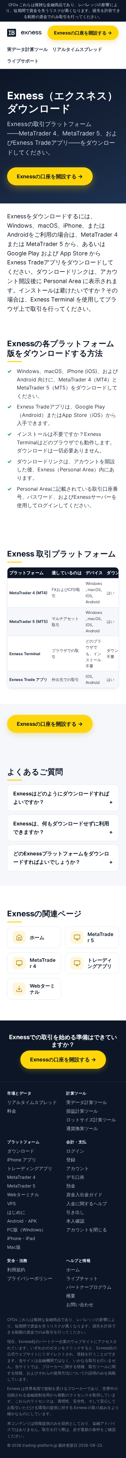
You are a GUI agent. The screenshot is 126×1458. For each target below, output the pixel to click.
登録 (70, 1159)
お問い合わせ (79, 1304)
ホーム (73, 1269)
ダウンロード (20, 1151)
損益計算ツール (82, 1111)
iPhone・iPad (21, 1238)
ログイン (75, 1151)
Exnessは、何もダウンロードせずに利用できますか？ (61, 827)
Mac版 (14, 1247)
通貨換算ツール (82, 1128)
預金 (70, 1185)
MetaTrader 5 (21, 1185)
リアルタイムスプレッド (77, 49)
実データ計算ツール (27, 49)
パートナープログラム (88, 1287)
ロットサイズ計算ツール (91, 1119)
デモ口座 (75, 1177)
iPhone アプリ (21, 1159)
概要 (70, 1295)
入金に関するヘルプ (86, 1203)
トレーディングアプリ (29, 1168)
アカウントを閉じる (86, 1229)
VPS (11, 1203)
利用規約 (16, 1269)
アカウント (77, 1168)
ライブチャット (82, 1278)
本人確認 (75, 1221)
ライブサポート (23, 61)
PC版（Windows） (26, 1229)
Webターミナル (23, 1194)
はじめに (16, 1212)
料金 (11, 1111)
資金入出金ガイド (84, 1194)
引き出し (75, 1212)
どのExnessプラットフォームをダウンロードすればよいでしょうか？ (61, 857)
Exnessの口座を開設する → (83, 32)
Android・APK (22, 1221)
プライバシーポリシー (29, 1278)
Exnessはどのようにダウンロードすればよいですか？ (61, 797)
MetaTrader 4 (21, 1177)
